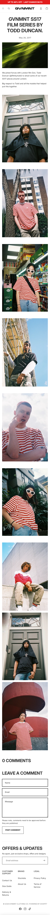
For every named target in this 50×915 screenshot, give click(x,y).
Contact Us (7, 880)
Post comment (12, 830)
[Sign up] (44, 860)
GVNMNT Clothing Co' (18, 904)
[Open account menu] (41, 8)
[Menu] (3, 8)
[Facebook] (20, 908)
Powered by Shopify (38, 904)
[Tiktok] (29, 908)
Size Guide (6, 886)
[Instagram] (25, 908)
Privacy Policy (40, 878)
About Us (22, 884)
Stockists (22, 878)
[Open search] (9, 8)
